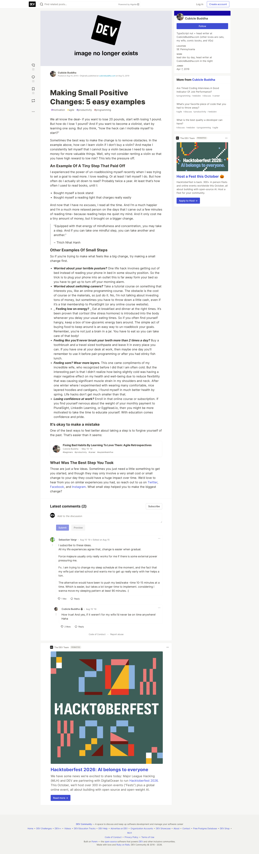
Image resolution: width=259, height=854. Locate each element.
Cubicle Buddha (67, 72)
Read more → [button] (60, 797)
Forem (95, 841)
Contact (186, 828)
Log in (199, 4)
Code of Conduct (97, 634)
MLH (129, 832)
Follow (202, 26)
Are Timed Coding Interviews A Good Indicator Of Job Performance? (198, 92)
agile (70, 109)
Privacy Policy (131, 837)
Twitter (152, 482)
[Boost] (33, 101)
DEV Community (84, 824)
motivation (58, 109)
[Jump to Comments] (33, 78)
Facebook (57, 487)
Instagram (79, 487)
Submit (62, 527)
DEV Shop (225, 828)
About (176, 828)
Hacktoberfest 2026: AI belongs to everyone (99, 769)
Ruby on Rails (123, 844)
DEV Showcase (163, 828)
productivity (84, 109)
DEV (141, 841)
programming (102, 109)
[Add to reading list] (33, 90)
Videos (67, 828)
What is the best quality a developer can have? (199, 123)
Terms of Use (147, 837)
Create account (218, 4)
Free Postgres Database (205, 828)
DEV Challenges (44, 828)
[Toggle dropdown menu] (159, 538)
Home (30, 828)
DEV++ (58, 828)
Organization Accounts (142, 828)
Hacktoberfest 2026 (143, 780)
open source (111, 841)
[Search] (42, 4)
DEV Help (103, 828)
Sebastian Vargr (68, 539)
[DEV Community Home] (32, 4)
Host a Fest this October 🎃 (200, 176)
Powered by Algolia (127, 4)
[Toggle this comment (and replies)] (52, 545)
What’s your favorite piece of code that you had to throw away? (201, 107)
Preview (78, 527)
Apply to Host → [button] (188, 200)
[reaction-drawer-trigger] (33, 66)
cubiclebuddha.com (107, 76)
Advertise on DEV (119, 828)
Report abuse (117, 634)
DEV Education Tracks (84, 828)
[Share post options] (33, 112)
